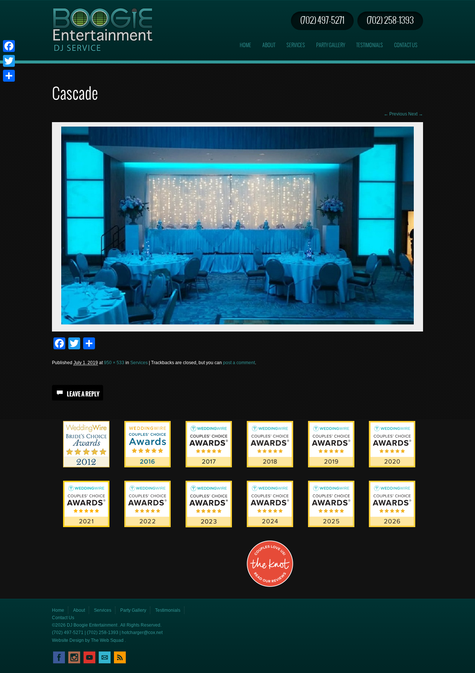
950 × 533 (114, 362)
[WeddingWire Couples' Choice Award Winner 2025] (331, 525)
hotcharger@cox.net (142, 632)
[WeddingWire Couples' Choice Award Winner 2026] (392, 525)
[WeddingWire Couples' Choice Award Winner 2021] (86, 525)
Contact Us (405, 45)
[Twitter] (8, 60)
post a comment (239, 362)
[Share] (8, 75)
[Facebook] (8, 46)
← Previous (395, 114)
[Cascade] (237, 323)
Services (295, 45)
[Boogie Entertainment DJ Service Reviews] (86, 465)
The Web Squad (108, 640)
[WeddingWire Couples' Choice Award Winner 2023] (209, 526)
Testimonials (369, 45)
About (268, 45)
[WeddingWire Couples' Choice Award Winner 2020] (392, 465)
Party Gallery (330, 45)
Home (245, 45)
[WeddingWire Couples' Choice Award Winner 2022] (147, 525)
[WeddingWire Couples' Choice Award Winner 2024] (270, 525)
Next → (415, 114)
